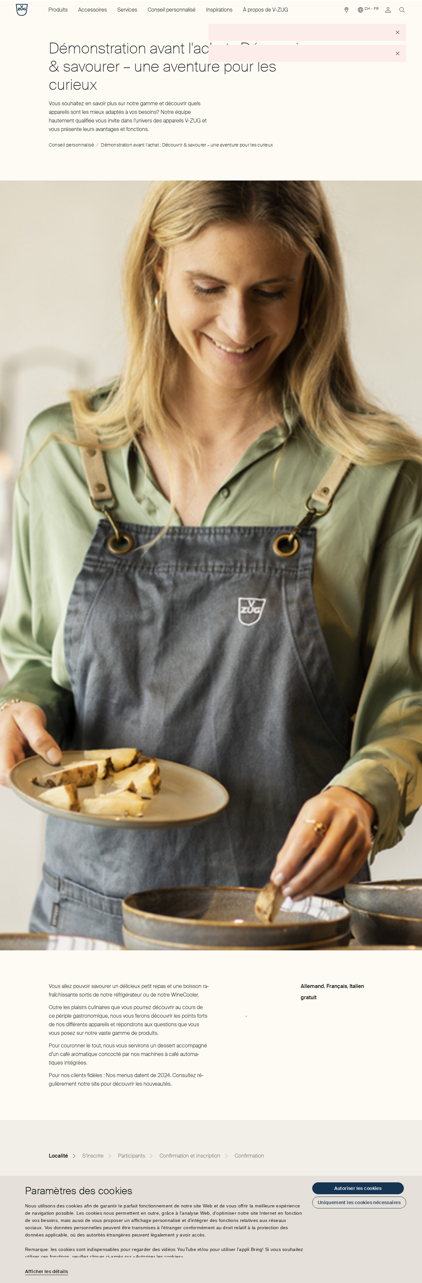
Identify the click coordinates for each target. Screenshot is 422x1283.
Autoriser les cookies (357, 1188)
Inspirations (219, 9)
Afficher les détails (46, 1271)
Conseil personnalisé (172, 9)
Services (127, 9)
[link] (346, 12)
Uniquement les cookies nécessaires (359, 1202)
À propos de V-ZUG (265, 9)
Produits (58, 9)
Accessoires (92, 9)
